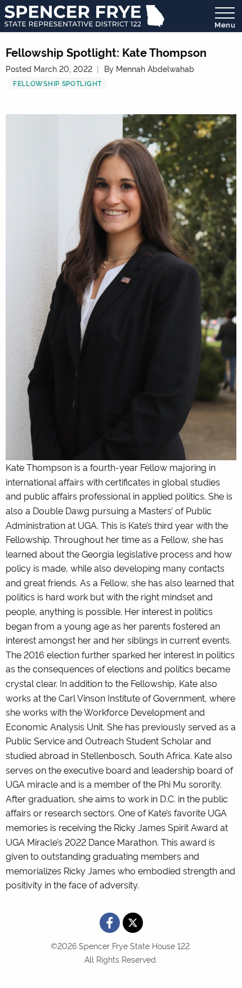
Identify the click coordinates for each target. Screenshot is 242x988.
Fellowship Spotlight (57, 83)
